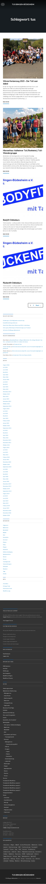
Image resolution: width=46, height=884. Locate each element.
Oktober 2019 (6, 488)
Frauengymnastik (9, 736)
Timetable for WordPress (9, 780)
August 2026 (6, 365)
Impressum (7, 812)
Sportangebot (6, 722)
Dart (4, 535)
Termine (5, 778)
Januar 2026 (6, 379)
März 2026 (5, 377)
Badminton (5, 527)
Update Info (6, 656)
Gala (16, 849)
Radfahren (11, 854)
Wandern (5, 569)
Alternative (6, 844)
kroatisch (14, 851)
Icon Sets (5, 668)
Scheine (37, 854)
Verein (4, 795)
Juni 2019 (5, 498)
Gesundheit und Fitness (10, 734)
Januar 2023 (6, 423)
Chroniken (6, 797)
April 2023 (5, 418)
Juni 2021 (5, 452)
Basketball (5, 530)
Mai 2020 (5, 474)
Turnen (5, 559)
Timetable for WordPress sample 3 (11, 785)
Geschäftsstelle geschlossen (10, 322)
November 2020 (7, 462)
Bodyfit (4, 532)
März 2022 (5, 437)
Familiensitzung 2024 (11, 744)
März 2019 (5, 503)
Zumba (4, 573)
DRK (19, 847)
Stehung (13, 858)
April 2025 (5, 386)
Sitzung (15, 856)
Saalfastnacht (30, 854)
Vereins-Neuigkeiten (9, 804)
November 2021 (7, 442)
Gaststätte (5, 537)
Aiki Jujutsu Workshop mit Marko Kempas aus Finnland (16, 327)
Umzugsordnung (8, 703)
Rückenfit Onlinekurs (12, 283)
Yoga (4, 571)
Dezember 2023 (7, 401)
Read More (6, 101)
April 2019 (5, 500)
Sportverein (6, 858)
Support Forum (6, 617)
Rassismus (18, 854)
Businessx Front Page (8, 707)
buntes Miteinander (25, 844)
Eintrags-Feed (6, 586)
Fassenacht (34, 847)
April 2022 (5, 435)
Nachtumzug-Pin (8, 698)
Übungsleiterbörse (8, 792)
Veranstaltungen (7, 564)
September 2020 (7, 466)
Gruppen (7, 749)
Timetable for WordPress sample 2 (11, 783)
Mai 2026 (5, 372)
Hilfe (20, 849)
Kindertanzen (31, 849)
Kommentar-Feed (7, 588)
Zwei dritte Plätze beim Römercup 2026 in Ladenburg (16, 325)
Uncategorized (6, 561)
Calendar (5, 710)
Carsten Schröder (7, 346)
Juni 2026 (5, 369)
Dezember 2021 (7, 440)
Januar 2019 (6, 508)
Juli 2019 (5, 496)
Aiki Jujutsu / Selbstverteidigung (12, 724)
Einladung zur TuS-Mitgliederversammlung (13, 320)
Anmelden (5, 583)
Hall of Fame (7, 695)
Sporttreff (33, 856)
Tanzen (5, 556)
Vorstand (6, 807)
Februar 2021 (6, 457)
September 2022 (7, 428)
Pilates (5, 542)
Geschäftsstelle (8, 800)
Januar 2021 (6, 459)
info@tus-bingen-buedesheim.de (11, 827)
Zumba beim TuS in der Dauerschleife (22, 355)
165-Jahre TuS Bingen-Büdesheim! (11, 330)
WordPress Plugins (8, 675)
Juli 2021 (5, 449)
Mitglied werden (8, 809)
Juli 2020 (5, 469)
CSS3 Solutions (6, 666)
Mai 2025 (5, 384)
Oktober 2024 (6, 394)
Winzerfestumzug (25, 860)
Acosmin (38, 878)
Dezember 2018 (7, 510)
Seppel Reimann (8, 856)
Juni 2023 (5, 413)
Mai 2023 (5, 415)
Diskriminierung (13, 847)
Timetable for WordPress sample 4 (11, 787)
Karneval (5, 539)
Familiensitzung (26, 847)
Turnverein (28, 858)
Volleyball (5, 566)
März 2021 (5, 454)
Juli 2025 (5, 382)
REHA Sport (7, 763)
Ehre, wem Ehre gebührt (9, 715)
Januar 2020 (6, 481)
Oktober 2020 (6, 464)
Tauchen (6, 773)
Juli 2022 (5, 430)
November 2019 (7, 486)
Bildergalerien (7, 693)
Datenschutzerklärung (8, 712)
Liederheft (7, 761)
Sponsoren (6, 700)
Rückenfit (5, 549)
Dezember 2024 (7, 391)
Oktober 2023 (6, 403)
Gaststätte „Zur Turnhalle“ (9, 720)
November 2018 (7, 512)
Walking (12, 860)
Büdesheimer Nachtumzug (9, 690)
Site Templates (6, 673)
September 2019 (7, 491)
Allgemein (5, 525)
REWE (23, 854)
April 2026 (5, 374)
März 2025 (5, 389)
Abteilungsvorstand (8, 688)
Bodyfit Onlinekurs (11, 220)
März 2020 (5, 479)
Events (5, 717)
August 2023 (6, 408)
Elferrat (7, 746)
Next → (38, 305)
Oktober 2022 (6, 425)
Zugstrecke (7, 705)
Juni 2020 (5, 471)
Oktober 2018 (6, 515)
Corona (40, 844)
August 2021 (6, 447)
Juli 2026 (5, 367)
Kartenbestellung (9, 758)
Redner (8, 754)
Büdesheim (34, 844)
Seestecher (9, 756)
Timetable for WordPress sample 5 (11, 790)
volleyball (6, 860)
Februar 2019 (6, 505)
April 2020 (5, 476)
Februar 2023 (6, 420)
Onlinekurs (38, 851)
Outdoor (5, 854)
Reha (4, 544)
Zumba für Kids (18, 344)
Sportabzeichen (7, 554)
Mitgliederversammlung (28, 851)
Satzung (6, 802)
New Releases (6, 653)
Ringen (5, 547)
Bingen (12, 844)
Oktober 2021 (6, 445)
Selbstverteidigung (8, 552)
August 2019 (6, 493)
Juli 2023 (5, 411)
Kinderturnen (7, 851)
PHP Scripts (6, 671)
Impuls (8, 751)
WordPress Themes (8, 678)
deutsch (5, 847)
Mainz (19, 851)
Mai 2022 (5, 432)
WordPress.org (6, 591)
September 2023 (7, 406)
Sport (19, 856)
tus (33, 858)
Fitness (12, 849)
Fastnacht (6, 849)
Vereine (38, 858)
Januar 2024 (6, 399)
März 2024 (5, 396)
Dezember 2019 (7, 483)
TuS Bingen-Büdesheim (23, 4)
